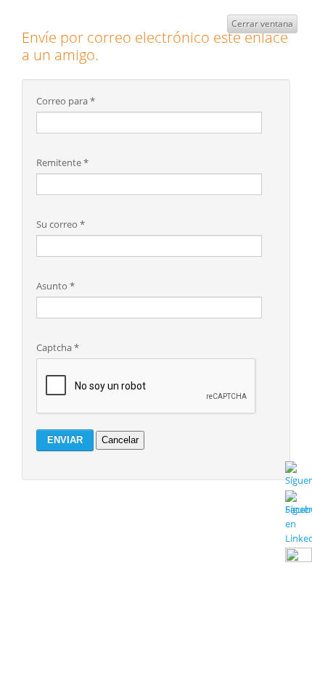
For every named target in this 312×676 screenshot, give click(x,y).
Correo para (65, 100)
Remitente (62, 162)
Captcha (57, 347)
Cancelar (120, 439)
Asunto (55, 285)
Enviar (65, 439)
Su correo (60, 224)
